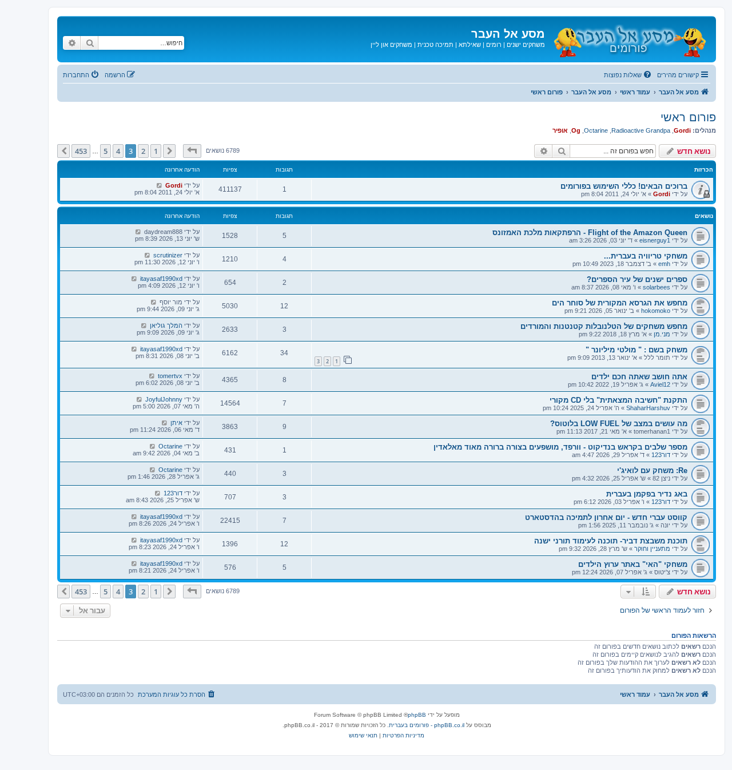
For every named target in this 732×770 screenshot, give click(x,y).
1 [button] (156, 151)
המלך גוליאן (166, 325)
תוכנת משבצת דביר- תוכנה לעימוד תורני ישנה (610, 541)
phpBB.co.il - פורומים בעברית (426, 725)
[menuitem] (628, 75)
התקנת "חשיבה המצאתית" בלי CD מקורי (618, 400)
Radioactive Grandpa (640, 130)
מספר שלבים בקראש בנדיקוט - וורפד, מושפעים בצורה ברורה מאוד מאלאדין (560, 447)
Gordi (682, 130)
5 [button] (106, 151)
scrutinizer (167, 255)
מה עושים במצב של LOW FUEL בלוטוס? (618, 423)
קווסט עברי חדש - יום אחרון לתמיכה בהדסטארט (606, 517)
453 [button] (81, 151)
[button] (192, 151)
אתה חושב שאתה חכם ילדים (639, 376)
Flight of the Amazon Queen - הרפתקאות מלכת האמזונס (589, 232)
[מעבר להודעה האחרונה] (159, 185)
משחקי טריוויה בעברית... (645, 256)
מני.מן (662, 334)
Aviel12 (660, 384)
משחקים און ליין (391, 44)
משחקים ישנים (526, 44)
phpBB (417, 715)
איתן (176, 422)
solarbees (656, 287)
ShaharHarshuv (648, 407)
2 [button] (143, 151)
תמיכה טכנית (435, 44)
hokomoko (655, 310)
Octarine (596, 130)
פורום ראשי (688, 117)
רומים (494, 44)
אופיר (560, 130)
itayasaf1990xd (161, 278)
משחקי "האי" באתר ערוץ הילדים (632, 564)
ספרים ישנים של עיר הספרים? (637, 279)
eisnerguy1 (654, 240)
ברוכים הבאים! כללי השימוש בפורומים (623, 186)
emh (664, 263)
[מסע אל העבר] (629, 39)
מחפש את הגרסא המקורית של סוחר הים (619, 303)
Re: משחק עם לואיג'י (652, 470)
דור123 (660, 454)
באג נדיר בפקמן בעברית (646, 494)
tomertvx (170, 375)
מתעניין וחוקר (652, 548)
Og (575, 130)
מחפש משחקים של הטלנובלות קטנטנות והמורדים (603, 326)
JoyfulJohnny (163, 399)
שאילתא (470, 44)
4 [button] (118, 151)
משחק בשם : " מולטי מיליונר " (636, 350)
